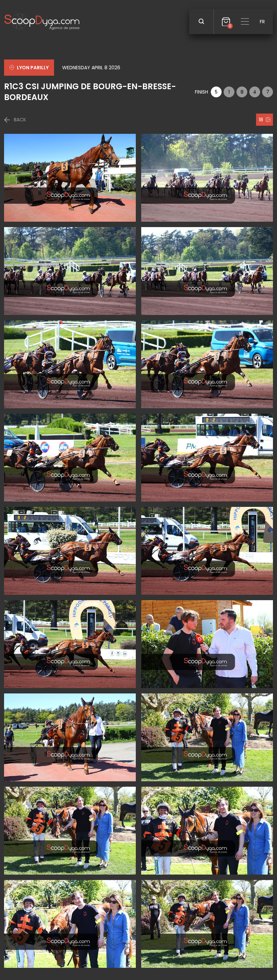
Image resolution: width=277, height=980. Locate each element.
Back (20, 119)
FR (262, 21)
